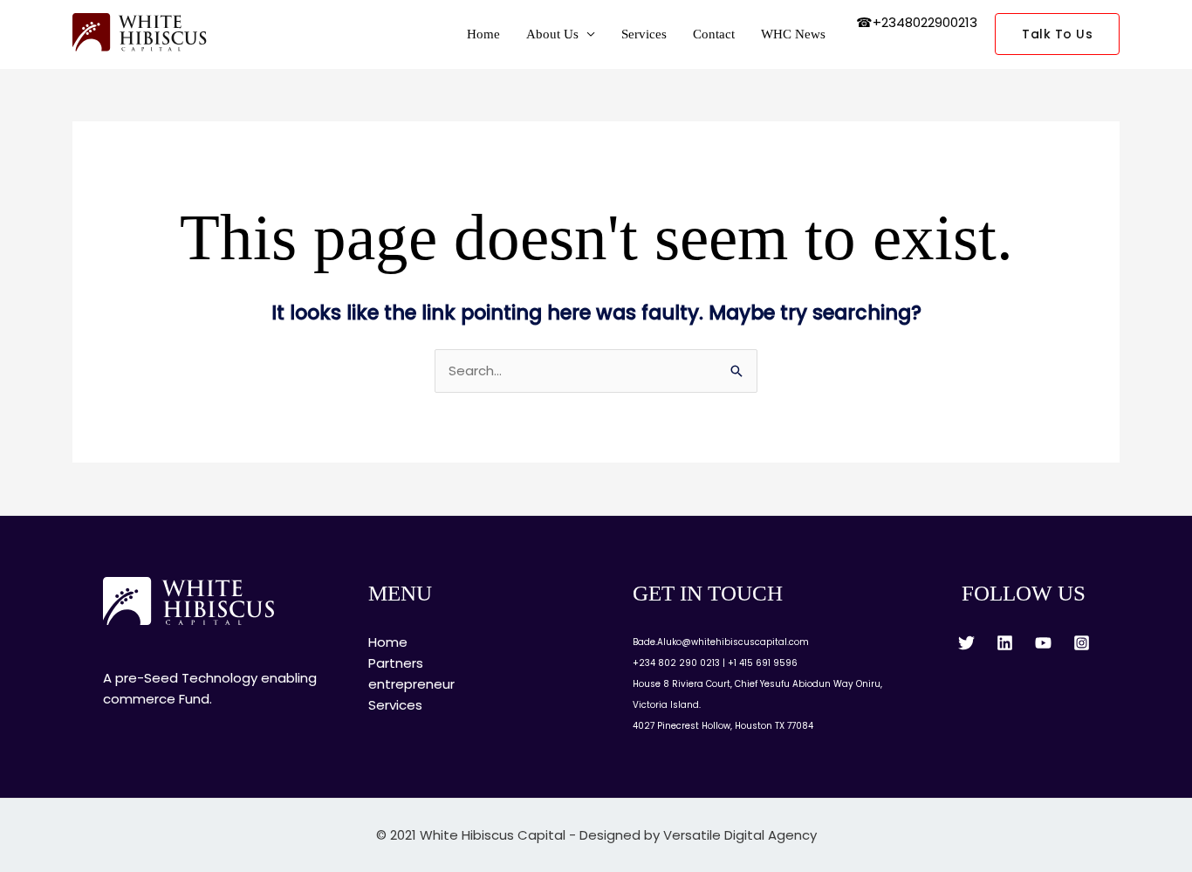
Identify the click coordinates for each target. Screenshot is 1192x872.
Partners (395, 663)
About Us (552, 34)
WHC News (793, 34)
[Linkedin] (1005, 643)
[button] (1057, 34)
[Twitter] (966, 643)
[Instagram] (1081, 643)
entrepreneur (411, 684)
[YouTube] (1043, 643)
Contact (714, 34)
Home (483, 34)
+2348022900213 (925, 22)
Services (644, 34)
